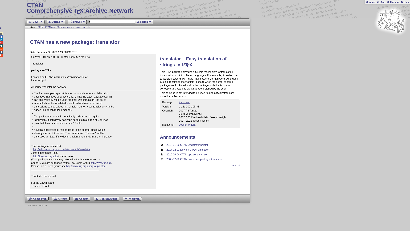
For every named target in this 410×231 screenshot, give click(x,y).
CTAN (40, 27)
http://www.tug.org (100, 163)
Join (383, 2)
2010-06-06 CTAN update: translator (187, 154)
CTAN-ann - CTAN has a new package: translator (67, 27)
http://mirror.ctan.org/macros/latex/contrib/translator (61, 149)
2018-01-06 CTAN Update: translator (187, 145)
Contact (83, 198)
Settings (394, 2)
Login (372, 2)
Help (406, 2)
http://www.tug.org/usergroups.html (85, 166)
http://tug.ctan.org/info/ (45, 156)
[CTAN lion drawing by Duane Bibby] (391, 39)
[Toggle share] (1, 28)
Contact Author (108, 198)
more (234, 165)
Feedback (134, 198)
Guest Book (39, 198)
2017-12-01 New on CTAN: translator (187, 149)
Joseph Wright (187, 124)
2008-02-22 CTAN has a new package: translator (194, 159)
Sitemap (62, 198)
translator (184, 102)
